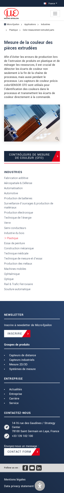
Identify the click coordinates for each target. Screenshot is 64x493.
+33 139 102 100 (22, 436)
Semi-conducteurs (15, 228)
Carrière (14, 398)
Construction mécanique (19, 248)
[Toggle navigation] (55, 13)
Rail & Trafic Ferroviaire (18, 284)
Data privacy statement (19, 486)
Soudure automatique (17, 289)
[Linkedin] (39, 468)
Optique (8, 279)
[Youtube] (32, 468)
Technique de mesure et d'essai (23, 258)
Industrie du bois (14, 233)
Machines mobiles (15, 269)
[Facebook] (25, 468)
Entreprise (15, 394)
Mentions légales (14, 479)
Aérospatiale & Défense (18, 183)
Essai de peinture (14, 243)
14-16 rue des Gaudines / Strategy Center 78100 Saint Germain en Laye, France (35, 427)
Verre (7, 223)
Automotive (11, 193)
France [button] (51, 3)
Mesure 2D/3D (18, 364)
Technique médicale (16, 253)
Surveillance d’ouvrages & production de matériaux (28, 205)
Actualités (15, 389)
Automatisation (13, 188)
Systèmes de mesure (22, 369)
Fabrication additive (16, 178)
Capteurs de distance (22, 355)
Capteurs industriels (21, 360)
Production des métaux (18, 264)
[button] (40, 486)
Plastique (12, 238)
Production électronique (18, 213)
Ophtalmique (12, 274)
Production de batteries (18, 198)
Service (14, 403)
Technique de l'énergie (17, 218)
